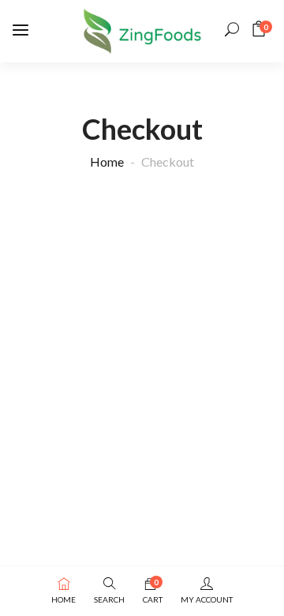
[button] (261, 29)
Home (107, 161)
